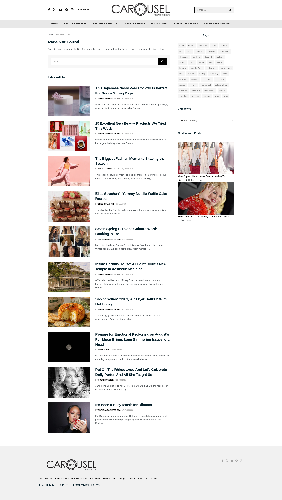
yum (226, 96)
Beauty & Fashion (75, 23)
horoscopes (226, 68)
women (207, 96)
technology (209, 90)
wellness (195, 96)
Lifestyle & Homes (186, 23)
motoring (214, 74)
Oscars (194, 79)
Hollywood (211, 68)
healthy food (196, 68)
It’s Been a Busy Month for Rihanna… (125, 405)
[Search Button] (230, 10)
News (54, 23)
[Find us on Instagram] (72, 10)
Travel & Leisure (134, 23)
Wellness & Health (105, 23)
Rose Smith (103, 350)
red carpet (206, 85)
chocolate (224, 51)
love (181, 74)
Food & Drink (159, 23)
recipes (193, 85)
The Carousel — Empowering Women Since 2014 (203, 216)
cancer (224, 46)
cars (189, 51)
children (212, 51)
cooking (196, 57)
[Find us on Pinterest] (66, 10)
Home (50, 34)
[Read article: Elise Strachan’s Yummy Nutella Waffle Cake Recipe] (69, 206)
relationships (221, 85)
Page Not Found (63, 34)
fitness (182, 62)
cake (214, 46)
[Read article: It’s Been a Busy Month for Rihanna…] (69, 417)
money (202, 74)
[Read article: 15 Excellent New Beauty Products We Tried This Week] (69, 136)
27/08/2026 (121, 204)
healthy (182, 68)
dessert (208, 57)
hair (210, 62)
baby (181, 46)
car (180, 51)
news (225, 74)
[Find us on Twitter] (54, 10)
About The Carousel (217, 23)
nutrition (183, 79)
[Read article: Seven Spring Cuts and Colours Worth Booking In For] (69, 241)
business (203, 46)
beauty (191, 46)
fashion (219, 57)
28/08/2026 (128, 98)
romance (183, 90)
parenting (207, 79)
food (192, 62)
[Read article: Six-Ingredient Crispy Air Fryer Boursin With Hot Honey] (69, 312)
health (219, 62)
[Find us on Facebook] (49, 10)
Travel (222, 90)
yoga (217, 96)
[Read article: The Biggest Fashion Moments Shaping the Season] (69, 171)
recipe (182, 85)
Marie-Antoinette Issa (109, 98)
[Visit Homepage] (141, 9)
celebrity (200, 51)
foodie (201, 62)
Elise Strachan (106, 204)
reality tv (220, 79)
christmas (184, 57)
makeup (191, 74)
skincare (196, 90)
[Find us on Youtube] (60, 10)
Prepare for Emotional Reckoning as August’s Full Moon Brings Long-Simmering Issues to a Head (132, 339)
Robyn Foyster (106, 380)
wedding (183, 96)
